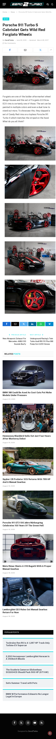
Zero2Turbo (9, 40)
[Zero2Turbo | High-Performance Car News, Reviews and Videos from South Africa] (27, 4)
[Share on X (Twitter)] (40, 50)
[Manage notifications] (50, 733)
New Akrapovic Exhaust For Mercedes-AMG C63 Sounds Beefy (14, 341)
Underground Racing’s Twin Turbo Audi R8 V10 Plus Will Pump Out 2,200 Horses (41, 341)
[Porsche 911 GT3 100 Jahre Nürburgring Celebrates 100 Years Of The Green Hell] (28, 505)
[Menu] (4, 4)
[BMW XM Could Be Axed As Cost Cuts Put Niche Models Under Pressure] (28, 374)
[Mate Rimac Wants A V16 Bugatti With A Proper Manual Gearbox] (28, 548)
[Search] (47, 4)
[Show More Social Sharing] (50, 50)
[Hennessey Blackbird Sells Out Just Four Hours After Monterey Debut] (28, 418)
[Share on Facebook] (10, 50)
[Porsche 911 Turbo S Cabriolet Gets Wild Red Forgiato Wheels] (28, 89)
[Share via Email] (25, 50)
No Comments (10, 43)
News (6, 19)
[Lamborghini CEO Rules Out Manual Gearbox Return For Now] (28, 591)
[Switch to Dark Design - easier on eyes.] (52, 4)
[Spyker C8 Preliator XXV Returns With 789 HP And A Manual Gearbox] (28, 461)
